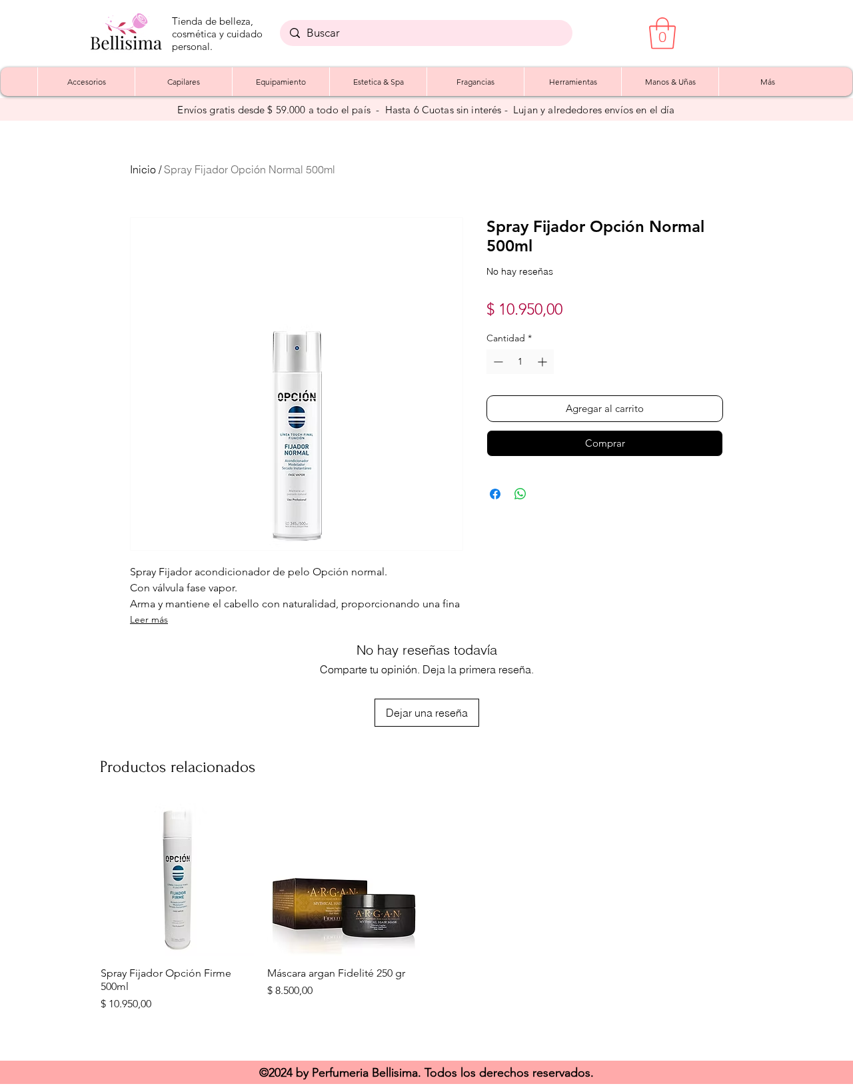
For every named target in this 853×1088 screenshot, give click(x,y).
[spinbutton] (520, 361)
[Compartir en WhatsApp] (520, 494)
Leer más (149, 619)
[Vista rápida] (177, 880)
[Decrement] (496, 361)
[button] (662, 33)
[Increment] (543, 361)
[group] (426, 925)
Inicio (143, 169)
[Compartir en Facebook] (495, 494)
